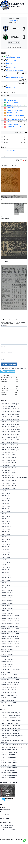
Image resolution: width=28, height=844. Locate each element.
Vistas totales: (7, 830)
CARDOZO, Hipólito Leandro (14, 70)
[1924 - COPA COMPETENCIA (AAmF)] (14, 725)
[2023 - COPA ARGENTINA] (14, 778)
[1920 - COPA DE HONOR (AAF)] (14, 723)
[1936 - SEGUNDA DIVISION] (14, 455)
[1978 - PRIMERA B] (14, 565)
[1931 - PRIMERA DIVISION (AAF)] (14, 442)
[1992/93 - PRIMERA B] (14, 605)
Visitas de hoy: (7, 827)
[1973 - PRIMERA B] (14, 552)
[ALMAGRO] (14, 28)
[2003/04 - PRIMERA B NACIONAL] (14, 634)
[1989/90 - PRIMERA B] (14, 598)
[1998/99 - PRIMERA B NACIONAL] (14, 621)
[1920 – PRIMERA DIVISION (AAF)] (14, 414)
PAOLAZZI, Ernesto (11, 64)
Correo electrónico (7, 353)
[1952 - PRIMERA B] (14, 498)
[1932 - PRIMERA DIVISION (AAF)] (14, 445)
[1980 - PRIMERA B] (14, 570)
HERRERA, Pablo (11, 100)
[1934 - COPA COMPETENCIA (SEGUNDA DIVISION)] (14, 737)
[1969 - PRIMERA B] (14, 542)
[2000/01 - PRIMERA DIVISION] (14, 626)
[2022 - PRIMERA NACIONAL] (14, 692)
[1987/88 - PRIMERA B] (14, 593)
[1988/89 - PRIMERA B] (14, 595)
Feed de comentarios (6, 812)
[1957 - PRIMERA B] (14, 511)
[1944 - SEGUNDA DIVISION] (14, 475)
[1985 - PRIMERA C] (14, 585)
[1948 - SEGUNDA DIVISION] (14, 488)
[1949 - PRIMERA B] (14, 491)
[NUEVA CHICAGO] (14, 36)
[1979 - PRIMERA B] (14, 567)
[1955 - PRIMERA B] (14, 506)
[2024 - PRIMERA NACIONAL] (14, 697)
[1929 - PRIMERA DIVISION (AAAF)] (14, 437)
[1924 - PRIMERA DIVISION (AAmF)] (14, 424)
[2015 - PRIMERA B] (14, 672)
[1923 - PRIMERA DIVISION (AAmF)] (14, 422)
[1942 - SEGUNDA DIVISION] (14, 470)
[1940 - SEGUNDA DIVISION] (14, 465)
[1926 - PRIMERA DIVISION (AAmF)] (14, 429)
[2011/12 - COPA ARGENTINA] (14, 757)
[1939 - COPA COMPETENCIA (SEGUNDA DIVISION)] (14, 741)
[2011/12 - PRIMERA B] (14, 657)
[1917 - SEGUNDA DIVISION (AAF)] (14, 404)
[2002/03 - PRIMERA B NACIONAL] (14, 631)
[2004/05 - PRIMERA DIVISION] (14, 636)
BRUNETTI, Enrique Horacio (15, 110)
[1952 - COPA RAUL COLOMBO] (14, 750)
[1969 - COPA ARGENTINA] (14, 755)
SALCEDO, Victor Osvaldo (14, 127)
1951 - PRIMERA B (11, 21)
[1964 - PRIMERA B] (14, 529)
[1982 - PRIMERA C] (14, 575)
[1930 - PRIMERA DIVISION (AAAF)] (14, 439)
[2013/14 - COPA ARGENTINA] (14, 762)
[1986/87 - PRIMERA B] (14, 590)
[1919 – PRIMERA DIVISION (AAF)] (14, 409)
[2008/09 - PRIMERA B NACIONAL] (14, 646)
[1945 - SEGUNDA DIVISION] (14, 480)
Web (2, 359)
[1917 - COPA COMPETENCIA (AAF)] (14, 713)
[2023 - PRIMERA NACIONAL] (14, 695)
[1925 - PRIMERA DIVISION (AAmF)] (14, 427)
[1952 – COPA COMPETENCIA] (14, 752)
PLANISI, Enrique (11, 60)
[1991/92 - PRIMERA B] (14, 603)
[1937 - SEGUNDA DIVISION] (14, 457)
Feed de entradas (5, 809)
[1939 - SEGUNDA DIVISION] (14, 462)
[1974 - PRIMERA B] (14, 554)
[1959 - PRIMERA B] (14, 516)
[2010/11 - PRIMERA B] (14, 654)
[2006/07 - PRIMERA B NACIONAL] (14, 641)
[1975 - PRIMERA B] (14, 557)
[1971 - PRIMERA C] (14, 547)
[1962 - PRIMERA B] (14, 524)
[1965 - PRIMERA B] (14, 531)
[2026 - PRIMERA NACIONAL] (14, 703)
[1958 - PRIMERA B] (14, 514)
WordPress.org (4, 814)
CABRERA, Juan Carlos (13, 113)
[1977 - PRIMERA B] (14, 562)
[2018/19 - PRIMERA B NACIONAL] (14, 682)
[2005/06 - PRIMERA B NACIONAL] (14, 639)
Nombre (4, 346)
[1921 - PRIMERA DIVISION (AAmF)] (14, 416)
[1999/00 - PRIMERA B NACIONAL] (14, 623)
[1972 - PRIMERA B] (14, 549)
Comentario (4, 325)
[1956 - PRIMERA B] (14, 508)
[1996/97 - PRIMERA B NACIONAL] (14, 616)
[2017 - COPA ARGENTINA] (14, 770)
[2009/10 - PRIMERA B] (14, 649)
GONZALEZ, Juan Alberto (13, 57)
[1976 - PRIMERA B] (14, 560)
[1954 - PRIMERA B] (14, 503)
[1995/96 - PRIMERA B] (14, 613)
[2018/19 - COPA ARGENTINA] (14, 775)
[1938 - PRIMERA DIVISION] (14, 460)
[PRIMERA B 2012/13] (14, 705)
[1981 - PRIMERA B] (14, 572)
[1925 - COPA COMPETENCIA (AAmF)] (14, 728)
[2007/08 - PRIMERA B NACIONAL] (14, 644)
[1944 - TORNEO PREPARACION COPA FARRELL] (14, 478)
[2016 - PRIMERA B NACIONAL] (14, 674)
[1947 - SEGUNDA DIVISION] (14, 485)
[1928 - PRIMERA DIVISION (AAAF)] (14, 434)
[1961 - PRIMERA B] (14, 521)
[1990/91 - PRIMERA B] (14, 600)
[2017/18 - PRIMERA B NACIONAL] (14, 680)
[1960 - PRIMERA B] (14, 519)
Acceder (2, 807)
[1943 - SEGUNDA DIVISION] (14, 473)
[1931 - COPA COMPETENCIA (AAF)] (14, 733)
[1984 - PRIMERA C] (14, 583)
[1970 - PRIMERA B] (14, 544)
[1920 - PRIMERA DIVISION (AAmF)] (14, 411)
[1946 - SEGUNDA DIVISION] (14, 483)
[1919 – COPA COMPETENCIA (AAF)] (14, 718)
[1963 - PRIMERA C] (14, 526)
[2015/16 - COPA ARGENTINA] (14, 768)
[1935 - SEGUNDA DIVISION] (14, 452)
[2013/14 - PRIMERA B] (14, 667)
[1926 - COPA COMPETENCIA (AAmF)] (14, 731)
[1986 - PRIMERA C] (14, 588)
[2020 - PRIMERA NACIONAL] (14, 687)
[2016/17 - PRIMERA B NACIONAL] (14, 677)
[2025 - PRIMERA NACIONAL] (14, 700)
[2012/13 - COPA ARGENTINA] (14, 760)
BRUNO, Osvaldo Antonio (14, 108)
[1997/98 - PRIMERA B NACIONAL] (14, 618)
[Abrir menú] (26, 5)
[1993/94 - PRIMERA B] (14, 608)
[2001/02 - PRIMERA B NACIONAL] (14, 628)
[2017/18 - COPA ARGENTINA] (14, 773)
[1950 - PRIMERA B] (14, 493)
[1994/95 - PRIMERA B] (14, 611)
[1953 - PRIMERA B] (14, 501)
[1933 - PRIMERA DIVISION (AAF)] (14, 447)
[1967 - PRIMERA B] (14, 537)
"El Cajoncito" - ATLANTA (15, 46)
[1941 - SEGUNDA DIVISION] (14, 468)
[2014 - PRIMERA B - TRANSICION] (14, 669)
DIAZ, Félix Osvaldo (12, 102)
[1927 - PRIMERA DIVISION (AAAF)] (14, 432)
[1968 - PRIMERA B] (14, 539)
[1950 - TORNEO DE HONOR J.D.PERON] (14, 747)
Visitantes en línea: (8, 825)
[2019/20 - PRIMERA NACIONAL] (14, 685)
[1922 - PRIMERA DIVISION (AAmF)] (14, 419)
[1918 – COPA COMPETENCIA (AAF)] (14, 715)
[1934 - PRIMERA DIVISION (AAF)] (14, 450)
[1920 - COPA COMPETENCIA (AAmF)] (14, 720)
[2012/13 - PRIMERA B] (14, 659)
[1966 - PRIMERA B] (14, 534)
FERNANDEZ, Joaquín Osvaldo (15, 77)
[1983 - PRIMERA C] (14, 577)
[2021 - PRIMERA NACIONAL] (14, 690)
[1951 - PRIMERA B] (14, 496)
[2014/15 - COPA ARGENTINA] (14, 765)
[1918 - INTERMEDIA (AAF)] (14, 406)
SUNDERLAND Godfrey (13, 151)
